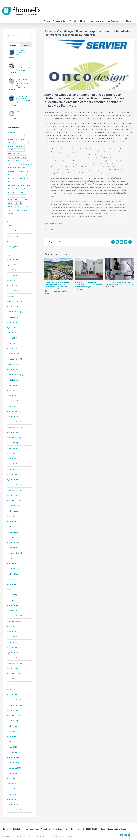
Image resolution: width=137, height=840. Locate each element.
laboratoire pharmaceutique (17, 178)
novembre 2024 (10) (15, 364)
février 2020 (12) (14, 647)
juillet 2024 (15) (13, 385)
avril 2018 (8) (12, 742)
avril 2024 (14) (13, 401)
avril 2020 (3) (12, 637)
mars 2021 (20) (13, 595)
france (10, 160)
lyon (22, 182)
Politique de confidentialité (34, 836)
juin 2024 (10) (13, 390)
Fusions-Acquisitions (21, 160)
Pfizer (23, 196)
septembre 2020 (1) (15, 621)
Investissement (23, 171)
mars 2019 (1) (13, 689)
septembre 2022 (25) (15, 501)
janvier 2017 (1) (13, 805)
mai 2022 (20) (13, 521)
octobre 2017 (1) (14, 763)
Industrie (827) (13, 231)
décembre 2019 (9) (15, 658)
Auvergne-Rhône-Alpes (15, 136)
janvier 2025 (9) (13, 354)
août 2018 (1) (13, 721)
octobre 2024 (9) (14, 369)
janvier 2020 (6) (13, 653)
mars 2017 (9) (13, 794)
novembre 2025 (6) (15, 301)
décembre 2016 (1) (15, 810)
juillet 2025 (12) (13, 322)
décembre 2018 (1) (15, 700)
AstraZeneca (12, 132)
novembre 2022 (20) (15, 490)
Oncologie (20, 192)
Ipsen (23, 175)
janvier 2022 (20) (14, 542)
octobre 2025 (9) (14, 307)
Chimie (10, 146)
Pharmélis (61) (13, 236)
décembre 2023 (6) (15, 422)
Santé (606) (12, 241)
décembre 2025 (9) (15, 296)
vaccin (26, 210)
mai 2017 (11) (13, 784)
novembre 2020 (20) (15, 616)
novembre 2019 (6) (15, 663)
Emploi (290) (12, 226)
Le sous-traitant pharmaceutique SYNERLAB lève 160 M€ (23, 99)
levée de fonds (13, 182)
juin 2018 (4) (12, 731)
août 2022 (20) (13, 506)
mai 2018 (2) (12, 736)
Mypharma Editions (56, 224)
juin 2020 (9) (12, 626)
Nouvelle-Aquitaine (24, 185)
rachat (10, 203)
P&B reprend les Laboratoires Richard (21, 53)
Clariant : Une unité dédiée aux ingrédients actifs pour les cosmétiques (22, 83)
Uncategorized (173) (15, 247)
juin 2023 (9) (12, 453)
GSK (9, 164)
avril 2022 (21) (13, 527)
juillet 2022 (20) (13, 511)
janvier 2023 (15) (14, 480)
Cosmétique (19, 146)
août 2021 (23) (13, 569)
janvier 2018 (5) (13, 757)
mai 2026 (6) (12, 270)
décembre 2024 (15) (15, 359)
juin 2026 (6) (12, 265)
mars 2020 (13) (13, 642)
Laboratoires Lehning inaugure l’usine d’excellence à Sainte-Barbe (23, 67)
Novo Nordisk (20, 189)
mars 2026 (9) (13, 280)
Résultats (11, 206)
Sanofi (19, 206)
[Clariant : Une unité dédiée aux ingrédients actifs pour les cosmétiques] (11, 80)
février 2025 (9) (13, 348)
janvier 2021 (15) (14, 605)
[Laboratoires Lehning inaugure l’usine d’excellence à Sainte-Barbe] (11, 64)
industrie (27, 164)
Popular (13, 45)
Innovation (11, 171)
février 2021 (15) (14, 600)
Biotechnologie (21, 139)
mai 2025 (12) (13, 333)
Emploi (23, 157)
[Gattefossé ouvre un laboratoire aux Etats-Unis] (11, 112)
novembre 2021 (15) (15, 553)
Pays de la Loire (13, 196)
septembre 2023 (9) (15, 438)
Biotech (10, 139)
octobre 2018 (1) (14, 710)
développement (13, 157)
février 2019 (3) (13, 695)
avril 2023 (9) (12, 464)
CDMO (10, 143)
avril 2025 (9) (12, 338)
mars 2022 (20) (13, 532)
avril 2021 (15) (13, 590)
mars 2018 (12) (13, 747)
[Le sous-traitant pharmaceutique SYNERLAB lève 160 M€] (11, 97)
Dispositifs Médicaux (15, 153)
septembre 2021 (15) (15, 563)
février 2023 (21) (14, 474)
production (25, 199)
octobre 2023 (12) (14, 432)
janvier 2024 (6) (13, 417)
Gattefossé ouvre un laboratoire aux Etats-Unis (23, 114)
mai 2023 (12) (13, 459)
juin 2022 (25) (13, 516)
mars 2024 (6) (13, 406)
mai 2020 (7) (12, 632)
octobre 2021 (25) (14, 558)
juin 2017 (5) (12, 778)
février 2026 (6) (13, 286)
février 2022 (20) (14, 537)
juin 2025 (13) (13, 327)
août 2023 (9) (13, 443)
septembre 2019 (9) (15, 674)
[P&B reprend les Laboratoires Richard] (11, 51)
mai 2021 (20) (13, 584)
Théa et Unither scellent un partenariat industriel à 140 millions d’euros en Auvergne (88, 285)
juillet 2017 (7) (13, 773)
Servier (10, 210)
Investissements (13, 175)
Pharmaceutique (13, 199)
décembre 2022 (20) (15, 485)
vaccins (10, 214)
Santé (26, 206)
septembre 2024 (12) (15, 375)
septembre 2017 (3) (15, 768)
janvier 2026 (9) (13, 291)
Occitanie (11, 192)
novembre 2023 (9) (15, 427)
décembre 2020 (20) (15, 611)
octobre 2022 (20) (14, 495)
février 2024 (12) (14, 411)
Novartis (11, 189)
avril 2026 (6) (12, 275)
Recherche (18, 203)
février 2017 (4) (13, 799)
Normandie (12, 185)
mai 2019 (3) (12, 679)
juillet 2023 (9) (13, 448)
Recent (26, 45)
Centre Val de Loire (21, 143)
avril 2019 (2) (12, 684)
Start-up (18, 210)
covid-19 (11, 150)
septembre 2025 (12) (15, 312)
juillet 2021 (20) (13, 574)
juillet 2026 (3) (13, 259)
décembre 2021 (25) (15, 548)
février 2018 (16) (14, 752)
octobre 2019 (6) (14, 668)
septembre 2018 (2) (15, 715)
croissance (19, 150)
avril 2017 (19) (13, 789)
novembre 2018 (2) (15, 705)
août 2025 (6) (13, 317)
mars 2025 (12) (13, 343)
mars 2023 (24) (13, 469)
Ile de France (18, 164)
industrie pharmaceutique (16, 168)
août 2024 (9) (13, 380)
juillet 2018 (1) (13, 726)
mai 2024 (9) (12, 396)
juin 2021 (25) (13, 579)
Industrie (57, 229)
